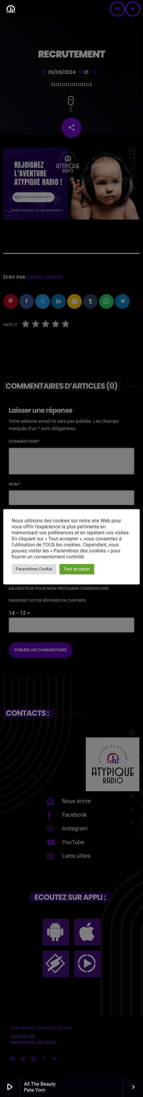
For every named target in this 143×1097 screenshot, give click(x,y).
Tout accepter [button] (77, 569)
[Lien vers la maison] (10, 9)
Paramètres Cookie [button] (34, 569)
